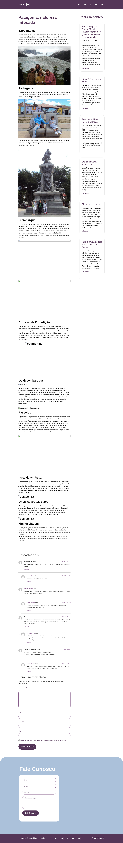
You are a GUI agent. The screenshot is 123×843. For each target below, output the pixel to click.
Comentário (22, 688)
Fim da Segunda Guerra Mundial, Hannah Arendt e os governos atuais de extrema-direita (91, 31)
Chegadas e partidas (91, 204)
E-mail (21, 722)
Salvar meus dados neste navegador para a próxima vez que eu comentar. (43, 740)
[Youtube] (96, 4)
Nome (20, 713)
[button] (28, 4)
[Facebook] (85, 4)
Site (19, 731)
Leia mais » (85, 68)
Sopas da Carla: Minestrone (89, 163)
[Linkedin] (102, 4)
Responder (26, 569)
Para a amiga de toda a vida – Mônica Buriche (92, 244)
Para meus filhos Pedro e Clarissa (90, 120)
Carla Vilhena (31, 576)
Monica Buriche (28, 588)
